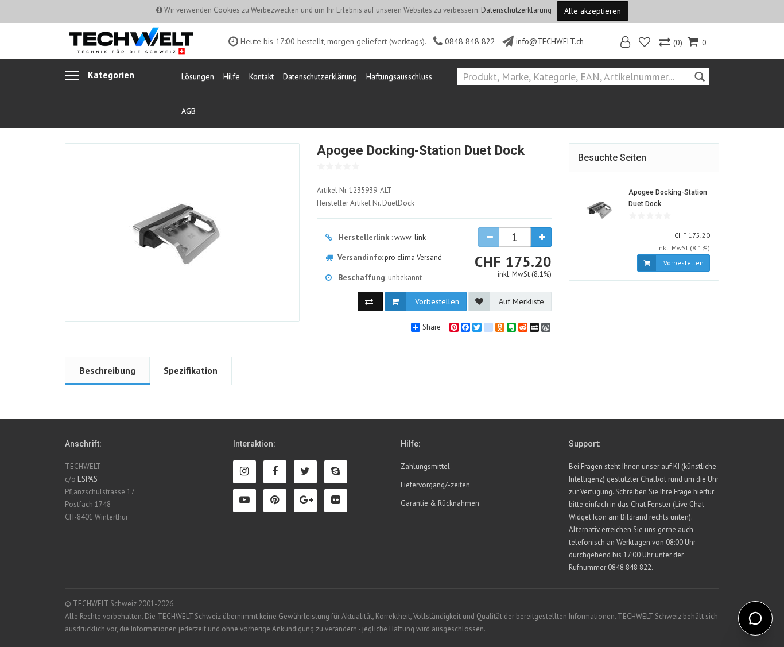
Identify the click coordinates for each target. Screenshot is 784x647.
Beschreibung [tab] (107, 370)
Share (431, 327)
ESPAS (87, 479)
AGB (188, 111)
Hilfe (231, 76)
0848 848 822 (470, 41)
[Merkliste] (645, 43)
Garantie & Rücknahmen (440, 503)
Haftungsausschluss (399, 76)
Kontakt (261, 76)
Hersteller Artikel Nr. (365, 203)
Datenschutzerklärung (516, 10)
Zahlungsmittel (425, 466)
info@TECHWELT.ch (550, 41)
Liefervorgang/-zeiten (435, 485)
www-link (410, 237)
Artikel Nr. (354, 190)
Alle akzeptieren (592, 11)
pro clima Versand (413, 257)
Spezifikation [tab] (191, 370)
